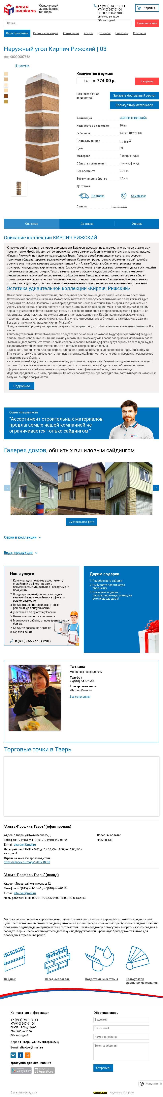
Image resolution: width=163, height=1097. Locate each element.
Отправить (103, 1068)
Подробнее (21, 386)
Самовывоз (138, 196)
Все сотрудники (80, 696)
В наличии (22, 65)
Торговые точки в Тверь (37, 749)
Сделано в (122, 1092)
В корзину (147, 81)
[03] (6, 85)
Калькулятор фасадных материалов (142, 980)
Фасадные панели (57, 979)
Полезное (121, 33)
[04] (6, 90)
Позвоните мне (147, 23)
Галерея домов (25, 450)
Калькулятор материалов (134, 105)
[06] (6, 101)
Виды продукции (17, 33)
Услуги (88, 33)
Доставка (104, 33)
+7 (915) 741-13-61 (111, 6)
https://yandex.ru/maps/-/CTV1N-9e (27, 862)
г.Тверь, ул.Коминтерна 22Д (39, 1042)
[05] (6, 96)
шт (88, 80)
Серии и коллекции (45, 33)
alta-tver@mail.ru (81, 690)
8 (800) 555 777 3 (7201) (33, 641)
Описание (31, 223)
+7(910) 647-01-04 (82, 681)
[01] (6, 74)
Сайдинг (10, 979)
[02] (6, 79)
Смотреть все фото (81, 521)
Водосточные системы (101, 979)
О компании (71, 33)
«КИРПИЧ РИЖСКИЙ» (133, 118)
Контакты (139, 33)
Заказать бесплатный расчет (134, 95)
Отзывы (137, 223)
